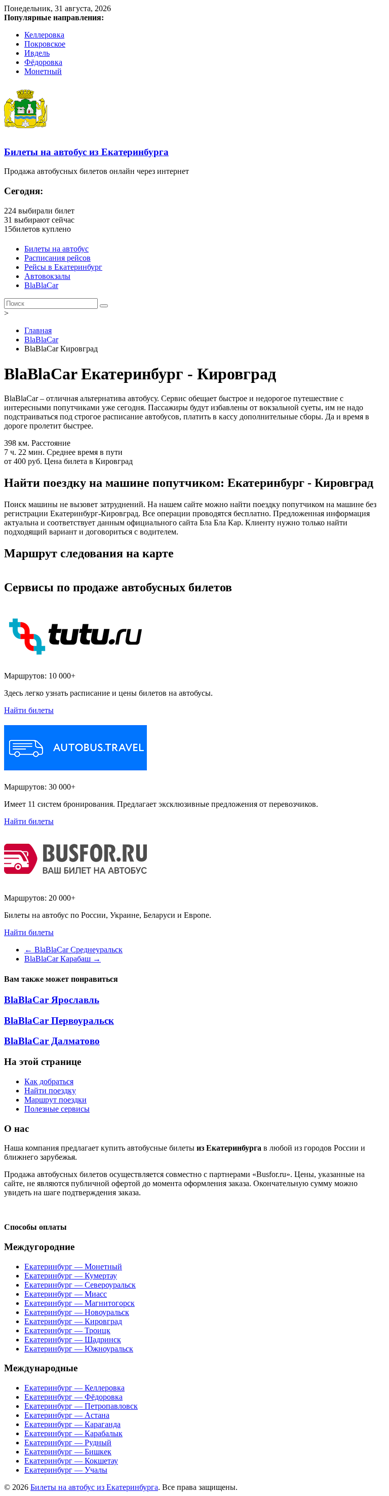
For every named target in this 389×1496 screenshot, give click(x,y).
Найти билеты (29, 710)
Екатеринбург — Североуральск (80, 1284)
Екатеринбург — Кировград (73, 1321)
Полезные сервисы (57, 1109)
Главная (38, 330)
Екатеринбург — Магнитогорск (79, 1303)
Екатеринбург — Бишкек (67, 1451)
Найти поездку (50, 1090)
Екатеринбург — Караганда (72, 1424)
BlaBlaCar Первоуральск (59, 1020)
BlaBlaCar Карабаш (62, 958)
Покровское (44, 44)
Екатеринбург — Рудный (67, 1442)
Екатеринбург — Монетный (73, 1266)
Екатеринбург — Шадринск (72, 1339)
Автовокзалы (47, 276)
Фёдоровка (43, 62)
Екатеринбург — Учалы (65, 1470)
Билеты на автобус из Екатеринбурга (86, 152)
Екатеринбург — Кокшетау (71, 1460)
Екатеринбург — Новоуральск (76, 1312)
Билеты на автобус (56, 248)
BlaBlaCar (41, 285)
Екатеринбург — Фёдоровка (73, 1397)
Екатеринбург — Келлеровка (74, 1387)
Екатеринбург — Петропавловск (81, 1406)
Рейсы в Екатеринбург (63, 267)
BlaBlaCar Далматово (52, 1041)
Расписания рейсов (57, 258)
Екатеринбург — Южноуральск (78, 1348)
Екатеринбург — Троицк (67, 1330)
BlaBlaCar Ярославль (51, 999)
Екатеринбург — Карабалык (73, 1433)
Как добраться (48, 1081)
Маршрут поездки (55, 1099)
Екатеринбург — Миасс (65, 1294)
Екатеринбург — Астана (66, 1415)
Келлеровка (44, 34)
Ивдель (37, 53)
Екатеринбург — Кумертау (70, 1275)
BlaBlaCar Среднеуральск (73, 949)
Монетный (43, 71)
